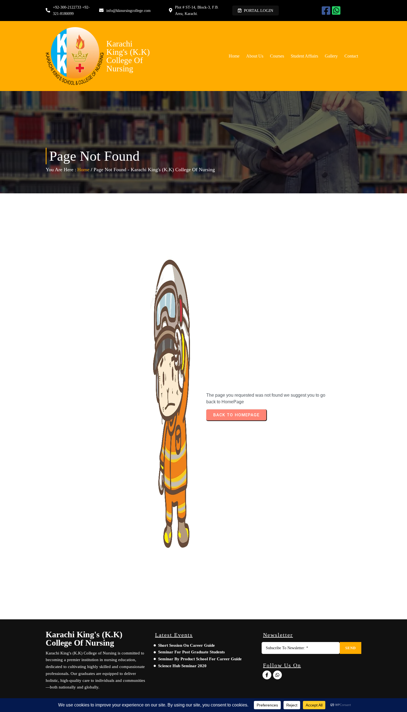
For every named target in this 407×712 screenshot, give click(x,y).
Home (83, 169)
